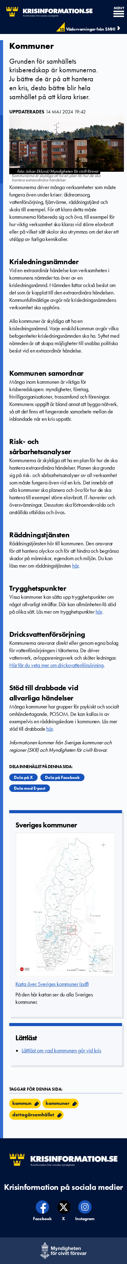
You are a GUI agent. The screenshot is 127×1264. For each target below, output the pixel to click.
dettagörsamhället (33, 1114)
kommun (21, 1103)
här (75, 565)
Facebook (42, 1218)
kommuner (57, 1103)
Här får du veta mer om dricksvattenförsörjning (56, 665)
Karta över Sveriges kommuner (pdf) (52, 984)
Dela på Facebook (62, 777)
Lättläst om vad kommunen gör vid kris (61, 1050)
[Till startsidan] (46, 12)
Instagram (85, 1218)
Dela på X (23, 777)
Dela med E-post (29, 788)
